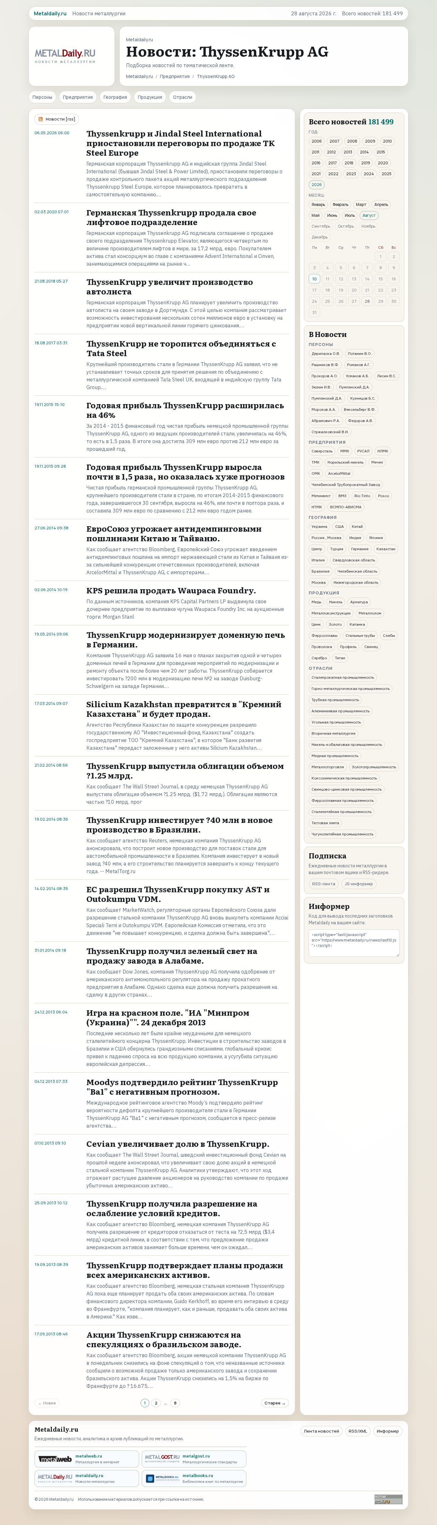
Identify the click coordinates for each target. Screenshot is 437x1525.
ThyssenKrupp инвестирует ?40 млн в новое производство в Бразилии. (179, 824)
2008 (352, 141)
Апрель (381, 204)
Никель (335, 601)
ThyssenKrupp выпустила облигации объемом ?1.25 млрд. (185, 770)
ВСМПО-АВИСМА (346, 506)
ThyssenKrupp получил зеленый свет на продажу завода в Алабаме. (172, 955)
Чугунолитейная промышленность (342, 834)
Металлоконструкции (331, 613)
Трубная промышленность (335, 699)
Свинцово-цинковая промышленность (347, 789)
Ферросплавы (325, 635)
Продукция (150, 97)
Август (369, 215)
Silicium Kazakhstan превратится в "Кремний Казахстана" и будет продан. (184, 708)
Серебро (319, 657)
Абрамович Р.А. (326, 420)
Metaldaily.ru (139, 76)
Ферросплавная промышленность (343, 800)
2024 (369, 173)
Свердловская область (354, 560)
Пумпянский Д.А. (354, 387)
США (339, 526)
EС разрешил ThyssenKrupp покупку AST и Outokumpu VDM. (178, 893)
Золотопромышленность (374, 766)
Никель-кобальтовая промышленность (347, 744)
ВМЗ (342, 495)
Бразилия (321, 571)
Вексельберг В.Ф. (360, 409)
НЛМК (382, 451)
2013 (348, 152)
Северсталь (322, 451)
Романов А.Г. (358, 364)
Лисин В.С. (386, 375)
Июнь (332, 215)
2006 (317, 141)
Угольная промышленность (336, 722)
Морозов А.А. (324, 409)
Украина (319, 526)
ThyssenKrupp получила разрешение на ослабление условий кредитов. (172, 1208)
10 (314, 279)
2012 (331, 152)
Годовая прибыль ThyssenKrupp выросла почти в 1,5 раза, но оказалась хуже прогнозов (185, 471)
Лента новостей (321, 1431)
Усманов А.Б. (357, 375)
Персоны (42, 97)
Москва (319, 582)
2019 (365, 163)
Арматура (359, 601)
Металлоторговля (328, 766)
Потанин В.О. (360, 353)
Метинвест (321, 495)
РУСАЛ (363, 451)
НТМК (317, 506)
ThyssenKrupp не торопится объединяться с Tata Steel (181, 348)
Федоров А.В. (360, 420)
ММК (344, 451)
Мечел (377, 462)
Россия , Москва (326, 537)
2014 (364, 152)
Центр (317, 548)
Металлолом (370, 613)
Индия (355, 537)
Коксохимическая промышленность (344, 778)
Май (316, 215)
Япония (376, 537)
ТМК (316, 462)
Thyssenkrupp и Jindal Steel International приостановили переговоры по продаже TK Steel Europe (180, 142)
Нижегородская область (356, 582)
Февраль (340, 204)
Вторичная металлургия (333, 733)
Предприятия (175, 76)
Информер (388, 1431)
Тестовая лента (325, 822)
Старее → (275, 1403)
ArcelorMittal (339, 473)
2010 (387, 141)
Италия (318, 560)
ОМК (316, 473)
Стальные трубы (360, 635)
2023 (351, 173)
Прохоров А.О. (325, 375)
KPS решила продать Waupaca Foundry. (171, 590)
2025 (387, 173)
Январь (318, 204)
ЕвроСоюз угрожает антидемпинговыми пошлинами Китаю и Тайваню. (174, 533)
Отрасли (182, 97)
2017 (332, 163)
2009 (370, 141)
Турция (336, 548)
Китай (357, 526)
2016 (316, 163)
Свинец (371, 646)
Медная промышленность (335, 755)
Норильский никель (345, 462)
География (115, 97)
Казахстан (386, 548)
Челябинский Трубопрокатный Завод (346, 484)
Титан (340, 657)
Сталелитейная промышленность (341, 811)
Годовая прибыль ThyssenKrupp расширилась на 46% (185, 409)
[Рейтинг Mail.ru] (388, 1499)
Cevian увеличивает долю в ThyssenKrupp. (178, 1143)
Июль (350, 215)
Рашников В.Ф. (325, 364)
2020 (383, 163)
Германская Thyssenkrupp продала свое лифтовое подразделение (171, 217)
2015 (381, 152)
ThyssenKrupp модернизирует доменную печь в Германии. (185, 639)
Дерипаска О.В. (326, 353)
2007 (334, 141)
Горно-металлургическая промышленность (351, 688)
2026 (317, 184)
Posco (383, 495)
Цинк (316, 624)
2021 (316, 173)
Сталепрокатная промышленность (343, 677)
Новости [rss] (60, 119)
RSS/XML (358, 1431)
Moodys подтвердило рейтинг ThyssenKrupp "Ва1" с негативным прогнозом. (182, 1086)
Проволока (322, 646)
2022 (333, 173)
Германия (360, 548)
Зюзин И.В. (321, 387)
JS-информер (359, 884)
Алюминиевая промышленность (340, 710)
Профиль (348, 646)
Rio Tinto (362, 495)
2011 (315, 152)
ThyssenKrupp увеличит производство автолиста (169, 286)
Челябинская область (357, 571)
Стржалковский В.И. (330, 431)
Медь (316, 601)
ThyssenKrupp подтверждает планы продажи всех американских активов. (184, 1269)
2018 (349, 163)
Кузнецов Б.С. (363, 398)
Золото (335, 624)
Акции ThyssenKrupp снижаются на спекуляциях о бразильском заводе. (164, 1339)
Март (361, 204)
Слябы (389, 635)
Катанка (357, 624)
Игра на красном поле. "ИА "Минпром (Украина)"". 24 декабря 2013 (167, 1017)
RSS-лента (323, 884)
